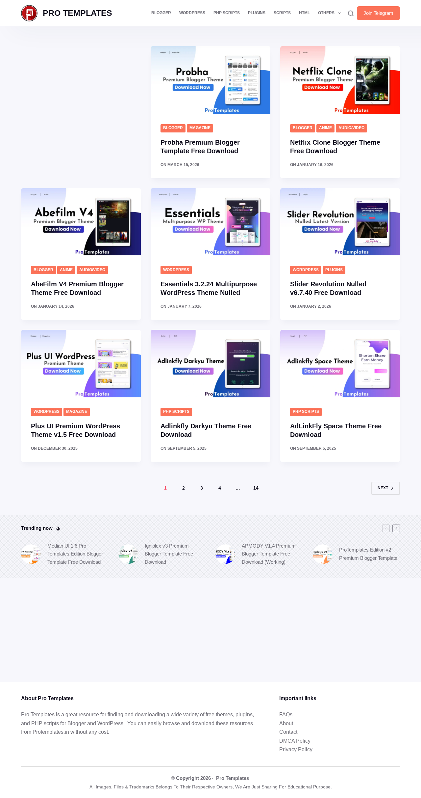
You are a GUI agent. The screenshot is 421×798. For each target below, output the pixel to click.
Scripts (282, 13)
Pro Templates (232, 778)
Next (383, 488)
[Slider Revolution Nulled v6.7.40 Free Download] (340, 222)
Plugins (256, 13)
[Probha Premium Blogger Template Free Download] (210, 80)
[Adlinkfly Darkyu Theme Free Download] (210, 363)
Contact (288, 732)
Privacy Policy (295, 749)
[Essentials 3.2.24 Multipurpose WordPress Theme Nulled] (210, 222)
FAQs (285, 714)
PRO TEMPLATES (77, 12)
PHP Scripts (226, 13)
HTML (304, 13)
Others (326, 13)
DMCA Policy (294, 741)
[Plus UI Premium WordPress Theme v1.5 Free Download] (81, 363)
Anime (325, 128)
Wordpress (176, 270)
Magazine (199, 128)
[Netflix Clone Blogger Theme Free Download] (340, 80)
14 (256, 488)
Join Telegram (378, 13)
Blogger (161, 13)
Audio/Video (351, 128)
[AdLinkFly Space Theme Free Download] (340, 363)
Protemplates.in (51, 732)
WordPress (192, 13)
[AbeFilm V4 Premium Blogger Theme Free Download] (81, 222)
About (286, 723)
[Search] (351, 13)
